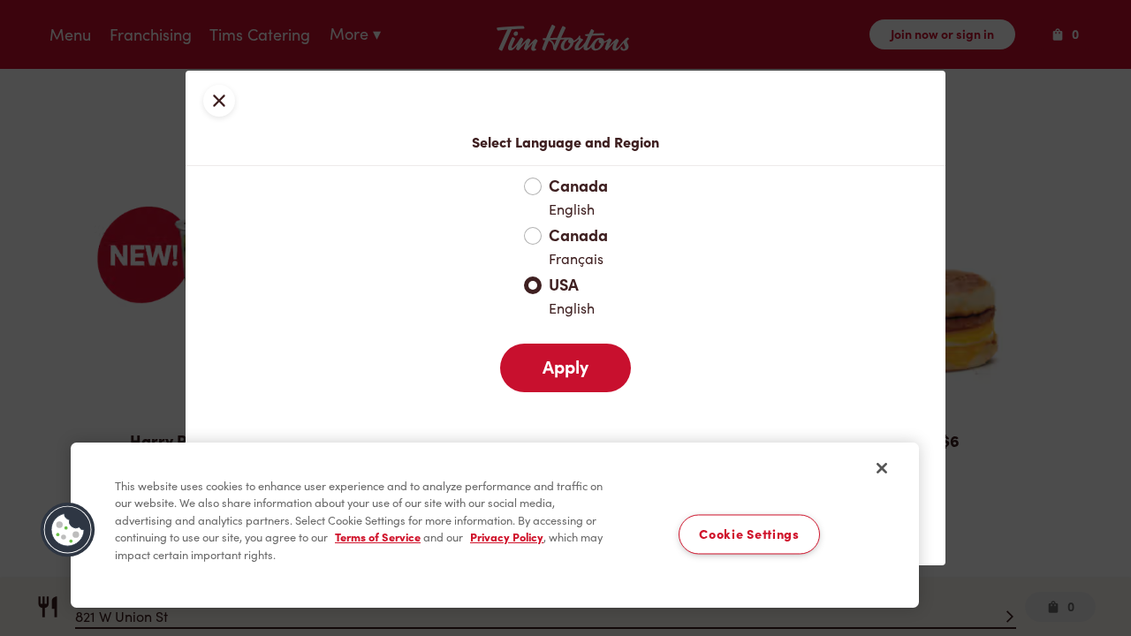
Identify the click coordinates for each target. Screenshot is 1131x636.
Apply (565, 367)
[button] (68, 530)
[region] (495, 525)
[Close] (881, 468)
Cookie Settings (749, 534)
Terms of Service (378, 537)
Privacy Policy (506, 537)
